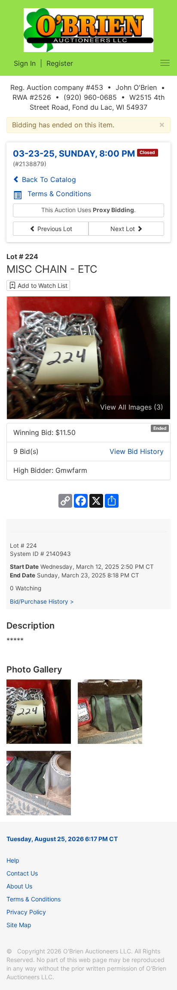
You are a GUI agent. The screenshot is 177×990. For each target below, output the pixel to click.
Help (12, 860)
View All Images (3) (131, 407)
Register (59, 63)
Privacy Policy (26, 912)
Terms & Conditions (59, 193)
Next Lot (123, 228)
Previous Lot (54, 228)
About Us (19, 886)
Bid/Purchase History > (42, 601)
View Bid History (137, 451)
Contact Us (22, 873)
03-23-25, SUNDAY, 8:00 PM (74, 153)
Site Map (18, 924)
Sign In (25, 63)
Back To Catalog (48, 179)
